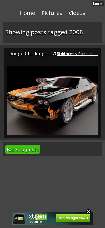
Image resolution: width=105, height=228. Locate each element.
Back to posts (23, 149)
